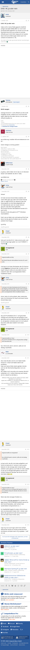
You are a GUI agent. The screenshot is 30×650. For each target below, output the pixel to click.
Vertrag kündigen (5, 645)
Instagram (6, 629)
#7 (28, 254)
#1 (28, 20)
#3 (28, 136)
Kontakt (9, 643)
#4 (28, 169)
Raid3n (6, 570)
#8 (28, 284)
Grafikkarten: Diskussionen (18, 579)
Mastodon (15, 629)
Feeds (4, 623)
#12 (28, 449)
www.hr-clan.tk (4, 181)
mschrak (6, 563)
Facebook (5, 626)
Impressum (3, 643)
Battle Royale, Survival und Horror (17, 563)
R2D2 (3, 11)
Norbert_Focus (7, 579)
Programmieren (11, 547)
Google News (16, 626)
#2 (28, 106)
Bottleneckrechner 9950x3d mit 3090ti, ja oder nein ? (14, 577)
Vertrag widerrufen (23, 643)
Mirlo (5, 547)
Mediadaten (15, 643)
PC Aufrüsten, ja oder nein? (13, 553)
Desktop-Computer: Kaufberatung (17, 554)
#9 (28, 313)
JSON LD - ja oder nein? (11, 546)
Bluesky (20, 623)
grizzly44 (6, 554)
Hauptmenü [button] (3, 2)
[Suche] (28, 2)
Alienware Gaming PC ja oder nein (15, 569)
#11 (28, 358)
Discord (12, 623)
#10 (28, 335)
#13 (28, 484)
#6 (28, 237)
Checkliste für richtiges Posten (10, 126)
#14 (28, 525)
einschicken (12, 125)
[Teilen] (26, 21)
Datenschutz (22, 645)
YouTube (5, 632)
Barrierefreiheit (14, 645)
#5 (28, 191)
